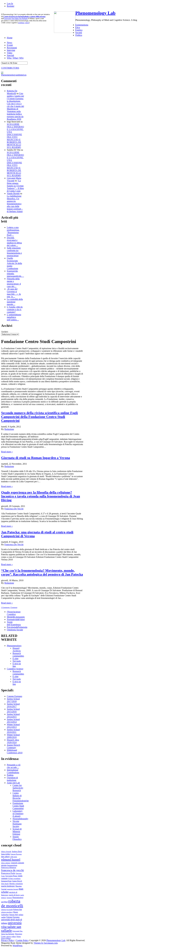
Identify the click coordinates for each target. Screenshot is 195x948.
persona (9, 897)
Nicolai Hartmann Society (17, 824)
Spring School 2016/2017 (13, 705)
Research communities (18, 654)
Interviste (11, 50)
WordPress (17, 945)
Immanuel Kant (6, 881)
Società (78, 32)
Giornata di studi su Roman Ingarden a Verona (35, 458)
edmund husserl (10, 859)
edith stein (13, 857)
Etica (77, 27)
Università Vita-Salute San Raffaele (16, 19)
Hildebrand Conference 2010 (14, 751)
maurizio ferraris (12, 889)
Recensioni (12, 47)
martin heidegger (8, 886)
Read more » (7, 451)
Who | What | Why (15, 58)
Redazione (9, 429)
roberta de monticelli (12, 903)
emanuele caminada (17, 863)
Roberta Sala (17, 910)
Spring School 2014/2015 (13, 715)
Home (9, 37)
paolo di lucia (14, 895)
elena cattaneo (5, 863)
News (9, 42)
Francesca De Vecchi (13, 508)
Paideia (10, 775)
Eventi (10, 45)
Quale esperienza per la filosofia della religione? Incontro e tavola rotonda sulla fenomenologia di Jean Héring (40, 496)
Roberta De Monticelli (12, 92)
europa (4, 865)
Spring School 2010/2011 (13, 730)
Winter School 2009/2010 (13, 736)
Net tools (17, 661)
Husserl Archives (17, 649)
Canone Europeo (14, 696)
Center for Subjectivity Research (18, 788)
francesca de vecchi (12, 870)
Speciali (10, 55)
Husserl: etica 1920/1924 (13, 741)
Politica (78, 35)
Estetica (78, 30)
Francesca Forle (8, 873)
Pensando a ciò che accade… (13, 766)
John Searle (5, 883)
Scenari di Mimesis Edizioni (17, 831)
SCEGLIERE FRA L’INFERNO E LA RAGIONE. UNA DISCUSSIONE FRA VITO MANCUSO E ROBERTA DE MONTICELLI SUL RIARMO (15, 135)
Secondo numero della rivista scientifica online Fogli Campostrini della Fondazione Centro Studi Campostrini (39, 416)
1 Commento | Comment (9, 607)
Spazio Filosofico (17, 837)
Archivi (4, 331)
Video (9, 53)
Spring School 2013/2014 (13, 720)
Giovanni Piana (11, 876)
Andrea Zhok (17, 851)
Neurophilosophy (20, 818)
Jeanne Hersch (17, 881)
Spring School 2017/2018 (13, 700)
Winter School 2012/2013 (13, 725)
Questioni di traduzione (12, 778)
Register (10, 6)
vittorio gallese (11, 936)
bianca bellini (5, 854)
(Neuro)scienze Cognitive (14, 613)
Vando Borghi (13, 193)
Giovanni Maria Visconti (14, 179)
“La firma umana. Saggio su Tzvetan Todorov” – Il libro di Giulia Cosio (15, 185)
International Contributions (13, 771)
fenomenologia (12, 865)
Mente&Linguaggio (16, 617)
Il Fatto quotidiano (14, 878)
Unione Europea (12, 917)
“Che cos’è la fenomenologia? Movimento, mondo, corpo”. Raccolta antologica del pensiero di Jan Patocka (42, 572)
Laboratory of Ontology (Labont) (18, 813)
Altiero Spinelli (6, 851)
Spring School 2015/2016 (13, 710)
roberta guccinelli (7, 909)
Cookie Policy (22, 940)
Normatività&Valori (16, 619)
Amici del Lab (13, 783)
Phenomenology (14, 645)
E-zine (15, 658)
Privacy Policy (7, 940)
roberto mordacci (7, 912)
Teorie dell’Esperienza (14, 623)
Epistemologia (81, 25)
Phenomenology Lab (95, 13)
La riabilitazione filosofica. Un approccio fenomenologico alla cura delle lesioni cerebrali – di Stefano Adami (15, 204)
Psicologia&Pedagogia (17, 627)
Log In (10, 3)
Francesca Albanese (8, 867)
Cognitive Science (15, 669)
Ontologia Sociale (15, 629)
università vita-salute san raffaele (11, 926)
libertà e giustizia (16, 884)
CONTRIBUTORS (10, 68)
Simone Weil (13, 915)
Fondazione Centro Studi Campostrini (18, 806)
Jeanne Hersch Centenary (13, 746)
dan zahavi (5, 856)
